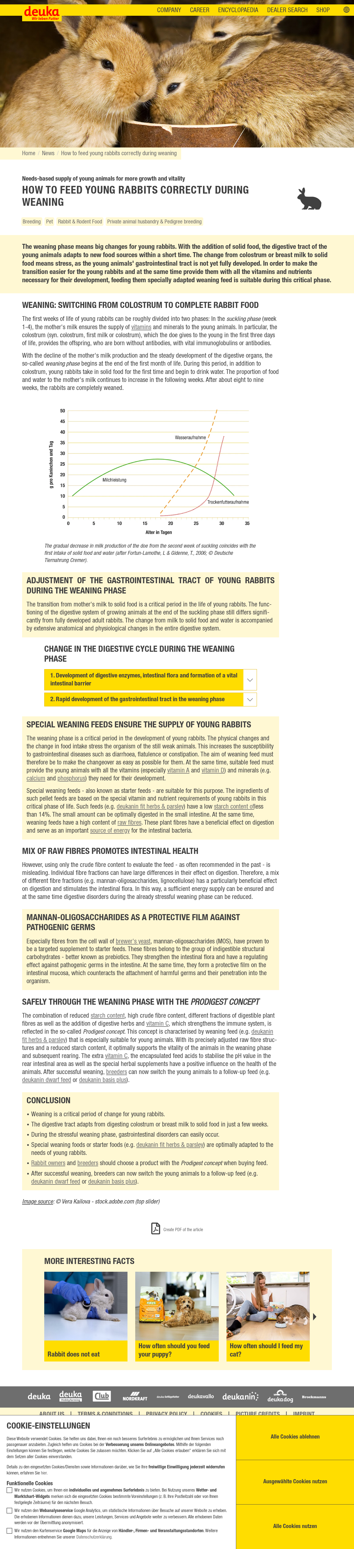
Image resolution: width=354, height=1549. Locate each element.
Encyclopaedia (238, 10)
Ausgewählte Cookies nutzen (295, 1482)
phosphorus (71, 778)
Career (199, 10)
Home (28, 153)
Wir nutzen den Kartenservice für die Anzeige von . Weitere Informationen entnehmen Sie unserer (116, 1534)
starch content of (234, 807)
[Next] (314, 1316)
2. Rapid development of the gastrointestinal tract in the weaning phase (137, 700)
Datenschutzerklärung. (94, 1537)
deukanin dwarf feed (46, 1080)
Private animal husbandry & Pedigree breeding (154, 222)
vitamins (141, 327)
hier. (44, 1473)
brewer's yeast (133, 941)
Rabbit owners (48, 1163)
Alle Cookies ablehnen (295, 1437)
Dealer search (287, 10)
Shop (323, 10)
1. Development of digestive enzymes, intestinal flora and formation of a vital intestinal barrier (143, 680)
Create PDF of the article (182, 1230)
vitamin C (157, 1024)
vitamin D (213, 770)
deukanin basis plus (102, 1080)
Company (169, 10)
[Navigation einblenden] (346, 10)
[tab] (150, 679)
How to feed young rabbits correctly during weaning (119, 153)
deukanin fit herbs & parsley (150, 807)
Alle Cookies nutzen (295, 1527)
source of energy (110, 831)
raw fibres (129, 823)
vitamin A (178, 770)
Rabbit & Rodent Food (80, 222)
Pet (49, 222)
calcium (36, 778)
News (48, 153)
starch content (108, 1016)
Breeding (32, 222)
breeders (116, 1072)
